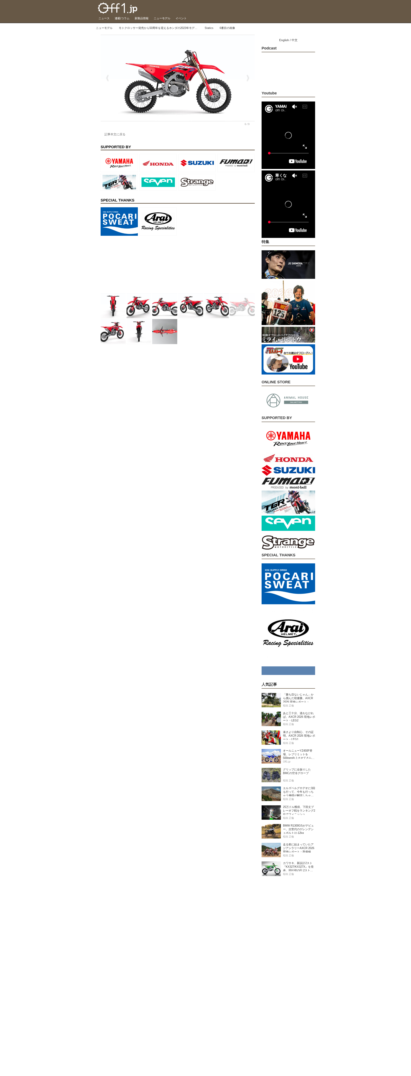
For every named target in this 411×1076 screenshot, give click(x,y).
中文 (295, 40)
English (284, 40)
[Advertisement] (133, 264)
